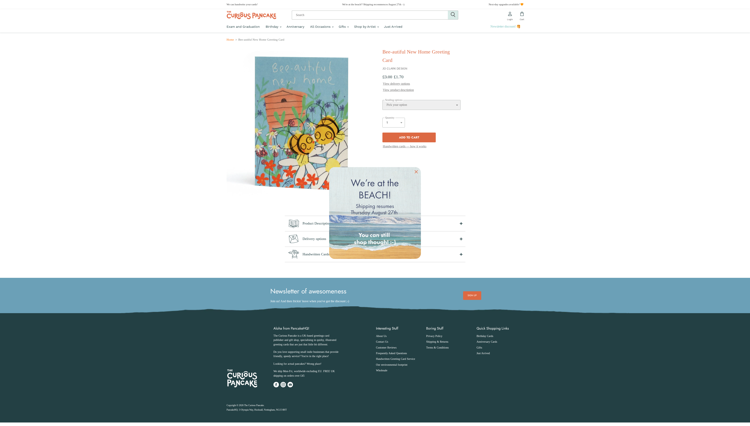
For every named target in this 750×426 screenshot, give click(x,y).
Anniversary (295, 27)
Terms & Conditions (437, 347)
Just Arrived (393, 27)
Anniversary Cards (487, 341)
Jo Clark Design (394, 68)
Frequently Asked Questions (391, 353)
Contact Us (382, 341)
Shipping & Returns (437, 341)
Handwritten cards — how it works (404, 146)
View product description (398, 90)
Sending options (394, 100)
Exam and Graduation (243, 27)
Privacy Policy (434, 336)
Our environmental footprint (391, 364)
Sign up (472, 295)
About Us (381, 336)
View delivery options (396, 83)
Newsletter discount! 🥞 (505, 26)
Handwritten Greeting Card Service (395, 358)
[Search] (453, 15)
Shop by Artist (365, 27)
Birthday (272, 27)
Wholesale (381, 370)
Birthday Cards (485, 336)
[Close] (416, 171)
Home (230, 39)
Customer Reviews (386, 347)
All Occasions (320, 27)
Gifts (343, 27)
